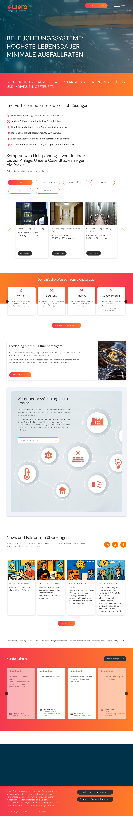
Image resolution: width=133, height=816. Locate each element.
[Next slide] (123, 230)
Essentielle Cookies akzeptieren (95, 799)
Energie (10, 11)
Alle (20, 182)
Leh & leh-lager (48, 182)
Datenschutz (29, 811)
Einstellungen (13, 811)
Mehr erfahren (25, 253)
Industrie (48, 191)
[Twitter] (115, 545)
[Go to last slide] (9, 230)
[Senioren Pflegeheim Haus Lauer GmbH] (66, 213)
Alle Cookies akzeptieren (95, 792)
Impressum (44, 811)
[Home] (17, 6)
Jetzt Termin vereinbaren (64, 325)
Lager (20, 191)
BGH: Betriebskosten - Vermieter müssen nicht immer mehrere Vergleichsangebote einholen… (50, 592)
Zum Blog (64, 623)
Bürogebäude (75, 182)
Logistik (102, 182)
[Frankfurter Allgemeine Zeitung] (32, 213)
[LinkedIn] (107, 545)
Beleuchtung (20, 11)
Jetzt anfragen (17, 375)
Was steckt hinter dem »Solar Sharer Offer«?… (19, 588)
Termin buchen (94, 5)
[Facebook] (123, 545)
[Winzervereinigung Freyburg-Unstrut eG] (101, 213)
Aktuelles (25, 583)
